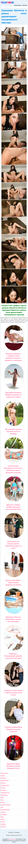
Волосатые (3, 790)
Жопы (2, 797)
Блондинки (3, 778)
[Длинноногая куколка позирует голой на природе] (14, 426)
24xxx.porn (11, 832)
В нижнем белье (5, 785)
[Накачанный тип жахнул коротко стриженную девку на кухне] (14, 538)
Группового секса (5, 792)
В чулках (3, 787)
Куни (2, 807)
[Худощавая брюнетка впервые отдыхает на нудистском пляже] (14, 389)
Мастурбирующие (5, 809)
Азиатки (3, 775)
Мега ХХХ (3, 826)
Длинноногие (4, 795)
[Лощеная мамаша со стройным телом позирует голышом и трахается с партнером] (14, 350)
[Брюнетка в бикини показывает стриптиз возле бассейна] (14, 613)
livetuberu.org (12, 839)
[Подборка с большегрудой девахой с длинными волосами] (14, 650)
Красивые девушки (5, 804)
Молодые (3, 812)
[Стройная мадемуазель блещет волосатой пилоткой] (14, 723)
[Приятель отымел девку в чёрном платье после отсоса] (14, 687)
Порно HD (3, 824)
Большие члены (5, 780)
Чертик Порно (4, 773)
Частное (3, 821)
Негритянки (4, 814)
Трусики (3, 819)
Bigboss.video (17, 5)
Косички (3, 802)
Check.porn (17, 832)
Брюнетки (3, 783)
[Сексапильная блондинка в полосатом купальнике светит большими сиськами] (14, 462)
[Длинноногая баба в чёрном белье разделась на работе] (14, 577)
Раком (2, 817)
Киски (2, 800)
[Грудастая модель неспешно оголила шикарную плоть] (14, 760)
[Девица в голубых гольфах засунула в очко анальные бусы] (14, 501)
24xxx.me (24, 5)
